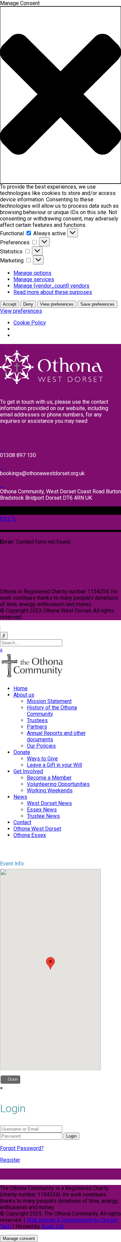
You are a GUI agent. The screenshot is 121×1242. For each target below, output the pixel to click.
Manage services (33, 279)
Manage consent (19, 1238)
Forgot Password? (22, 1148)
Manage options (32, 273)
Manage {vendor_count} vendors (51, 286)
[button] (60, 95)
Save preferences (97, 304)
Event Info (12, 863)
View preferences (57, 304)
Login (71, 1136)
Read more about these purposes (52, 292)
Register (10, 1160)
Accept (9, 304)
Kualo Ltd (52, 1226)
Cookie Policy (29, 322)
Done (12, 1079)
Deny (28, 304)
